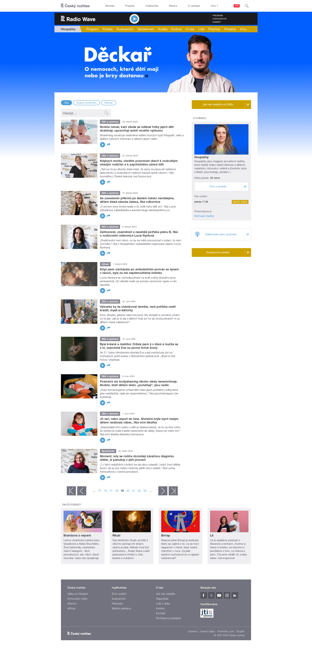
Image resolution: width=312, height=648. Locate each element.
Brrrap (165, 535)
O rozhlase (194, 6)
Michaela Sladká (204, 216)
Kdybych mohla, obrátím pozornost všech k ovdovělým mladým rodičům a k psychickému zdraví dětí (139, 162)
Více (244, 29)
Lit (212, 535)
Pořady (108, 29)
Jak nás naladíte (165, 593)
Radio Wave (240, 202)
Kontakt (160, 613)
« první (71, 490)
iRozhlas (110, 6)
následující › (162, 490)
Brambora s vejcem (77, 535)
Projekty (230, 29)
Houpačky (201, 157)
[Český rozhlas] (75, 6)
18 (116, 490)
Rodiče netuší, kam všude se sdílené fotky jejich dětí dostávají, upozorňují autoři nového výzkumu (137, 128)
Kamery (217, 22)
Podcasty (117, 603)
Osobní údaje (207, 631)
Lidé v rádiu (163, 603)
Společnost (145, 29)
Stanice (173, 6)
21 (133, 490)
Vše (66, 102)
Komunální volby (77, 598)
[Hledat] (246, 6)
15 (99, 490)
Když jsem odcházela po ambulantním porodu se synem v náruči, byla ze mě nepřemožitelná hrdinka (139, 271)
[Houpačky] (156, 62)
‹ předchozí (81, 490)
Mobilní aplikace (121, 608)
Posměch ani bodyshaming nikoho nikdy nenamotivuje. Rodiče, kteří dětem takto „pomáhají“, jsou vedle (139, 383)
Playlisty (214, 29)
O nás (190, 29)
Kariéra (160, 608)
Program (130, 6)
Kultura (176, 29)
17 (110, 490)
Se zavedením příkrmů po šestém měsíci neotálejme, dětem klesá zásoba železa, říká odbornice (137, 199)
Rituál (116, 535)
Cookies (192, 631)
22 (139, 490)
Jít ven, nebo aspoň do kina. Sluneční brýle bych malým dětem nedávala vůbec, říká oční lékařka (139, 420)
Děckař (108, 102)
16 (105, 490)
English (241, 631)
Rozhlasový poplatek (168, 618)
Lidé (201, 29)
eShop (71, 608)
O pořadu (199, 118)
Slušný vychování (87, 102)
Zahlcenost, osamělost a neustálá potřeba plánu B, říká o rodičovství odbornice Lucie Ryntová (139, 233)
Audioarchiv (220, 19)
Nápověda (162, 598)
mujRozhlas (152, 6)
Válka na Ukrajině (77, 593)
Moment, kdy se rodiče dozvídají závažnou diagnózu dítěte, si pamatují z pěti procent (137, 457)
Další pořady (71, 504)
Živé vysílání (119, 593)
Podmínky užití (226, 631)
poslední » (173, 490)
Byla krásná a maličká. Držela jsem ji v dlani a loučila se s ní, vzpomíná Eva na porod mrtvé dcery (139, 345)
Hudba (162, 29)
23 (145, 490)
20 (128, 490)
